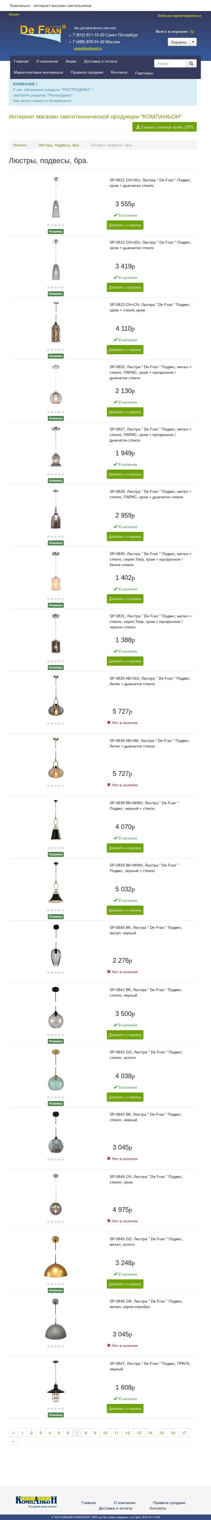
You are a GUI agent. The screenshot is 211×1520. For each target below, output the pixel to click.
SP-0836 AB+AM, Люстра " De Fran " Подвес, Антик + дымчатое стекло (150, 743)
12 (128, 1432)
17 (184, 1432)
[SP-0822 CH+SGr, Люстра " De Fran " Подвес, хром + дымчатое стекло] (55, 259)
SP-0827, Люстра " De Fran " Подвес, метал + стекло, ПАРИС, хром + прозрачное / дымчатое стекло (150, 434)
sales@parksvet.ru (88, 48)
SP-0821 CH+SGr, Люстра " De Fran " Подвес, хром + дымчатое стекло (150, 183)
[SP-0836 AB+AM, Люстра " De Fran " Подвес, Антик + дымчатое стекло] (56, 758)
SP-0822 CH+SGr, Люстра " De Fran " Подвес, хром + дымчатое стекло (150, 245)
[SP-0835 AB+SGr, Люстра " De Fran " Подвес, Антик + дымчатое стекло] (56, 695)
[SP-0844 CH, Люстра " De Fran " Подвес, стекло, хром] (56, 1194)
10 (105, 1432)
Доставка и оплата (100, 61)
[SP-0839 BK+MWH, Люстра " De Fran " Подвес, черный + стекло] (56, 882)
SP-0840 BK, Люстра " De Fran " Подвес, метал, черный (146, 930)
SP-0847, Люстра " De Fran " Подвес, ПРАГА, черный (150, 1366)
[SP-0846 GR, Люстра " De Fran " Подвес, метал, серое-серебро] (55, 1318)
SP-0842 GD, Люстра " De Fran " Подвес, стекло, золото (146, 1055)
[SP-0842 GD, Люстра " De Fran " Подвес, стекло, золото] (56, 1069)
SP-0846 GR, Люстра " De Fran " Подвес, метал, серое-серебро (146, 1304)
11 (116, 1432)
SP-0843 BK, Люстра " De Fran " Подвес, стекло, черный (146, 1117)
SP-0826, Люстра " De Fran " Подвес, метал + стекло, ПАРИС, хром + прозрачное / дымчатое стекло (150, 372)
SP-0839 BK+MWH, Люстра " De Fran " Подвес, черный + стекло (144, 868)
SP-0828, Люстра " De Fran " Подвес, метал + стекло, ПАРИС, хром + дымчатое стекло (150, 494)
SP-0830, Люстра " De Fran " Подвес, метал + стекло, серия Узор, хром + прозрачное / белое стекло (150, 559)
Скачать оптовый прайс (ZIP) (166, 127)
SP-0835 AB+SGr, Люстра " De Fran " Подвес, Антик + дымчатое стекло (150, 681)
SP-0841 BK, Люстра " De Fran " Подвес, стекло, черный (146, 992)
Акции (71, 61)
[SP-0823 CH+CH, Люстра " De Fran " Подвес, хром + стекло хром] (56, 322)
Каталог (14, 14)
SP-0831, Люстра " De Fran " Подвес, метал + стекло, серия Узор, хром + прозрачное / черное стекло (150, 621)
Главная (21, 61)
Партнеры (144, 73)
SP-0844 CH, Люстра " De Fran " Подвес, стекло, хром (146, 1179)
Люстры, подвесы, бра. (59, 144)
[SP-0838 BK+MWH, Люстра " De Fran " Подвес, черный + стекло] (55, 820)
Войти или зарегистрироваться (179, 15)
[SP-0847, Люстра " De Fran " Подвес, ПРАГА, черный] (55, 1381)
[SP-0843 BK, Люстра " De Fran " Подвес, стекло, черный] (55, 1131)
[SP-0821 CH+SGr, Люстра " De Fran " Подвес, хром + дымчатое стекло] (55, 197)
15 (161, 1432)
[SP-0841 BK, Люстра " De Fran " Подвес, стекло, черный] (55, 1007)
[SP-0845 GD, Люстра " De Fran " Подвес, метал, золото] (56, 1256)
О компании (47, 61)
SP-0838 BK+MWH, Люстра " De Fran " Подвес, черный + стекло (144, 806)
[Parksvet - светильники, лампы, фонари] (43, 33)
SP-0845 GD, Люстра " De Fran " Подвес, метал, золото (146, 1242)
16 (173, 1432)
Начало (19, 144)
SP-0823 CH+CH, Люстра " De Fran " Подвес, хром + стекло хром (150, 307)
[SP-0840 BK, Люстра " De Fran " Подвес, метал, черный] (56, 945)
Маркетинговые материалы (38, 72)
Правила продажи (87, 72)
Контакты (119, 72)
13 (139, 1432)
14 (150, 1432)
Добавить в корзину (125, 224)
